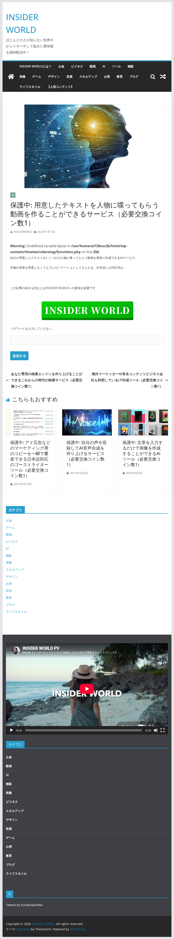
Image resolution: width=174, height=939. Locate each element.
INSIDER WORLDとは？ (36, 66)
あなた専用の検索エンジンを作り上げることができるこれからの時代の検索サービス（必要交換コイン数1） (46, 380)
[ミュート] (156, 730)
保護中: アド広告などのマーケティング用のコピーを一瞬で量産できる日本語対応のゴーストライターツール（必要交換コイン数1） (30, 459)
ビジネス (77, 66)
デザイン (54, 76)
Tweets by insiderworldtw (24, 905)
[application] (87, 688)
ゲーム (36, 76)
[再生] (11, 730)
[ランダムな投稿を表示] (163, 76)
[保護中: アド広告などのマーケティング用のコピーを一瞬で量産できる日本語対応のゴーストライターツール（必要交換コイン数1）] (31, 412)
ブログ (133, 76)
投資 (70, 76)
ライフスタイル (30, 87)
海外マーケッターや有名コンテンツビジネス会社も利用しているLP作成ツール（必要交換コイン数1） (127, 380)
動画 (93, 66)
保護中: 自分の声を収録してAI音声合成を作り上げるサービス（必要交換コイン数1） (86, 453)
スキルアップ (88, 76)
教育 (120, 76)
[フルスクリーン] (162, 730)
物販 (131, 66)
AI (103, 66)
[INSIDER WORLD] (11, 76)
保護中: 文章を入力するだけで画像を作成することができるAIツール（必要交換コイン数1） (142, 453)
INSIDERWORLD (23, 232)
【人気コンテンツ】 (60, 87)
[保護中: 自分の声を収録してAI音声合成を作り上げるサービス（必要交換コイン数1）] (87, 412)
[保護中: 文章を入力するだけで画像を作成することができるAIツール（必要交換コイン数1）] (143, 412)
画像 (22, 76)
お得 (107, 76)
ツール (116, 66)
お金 (61, 66)
